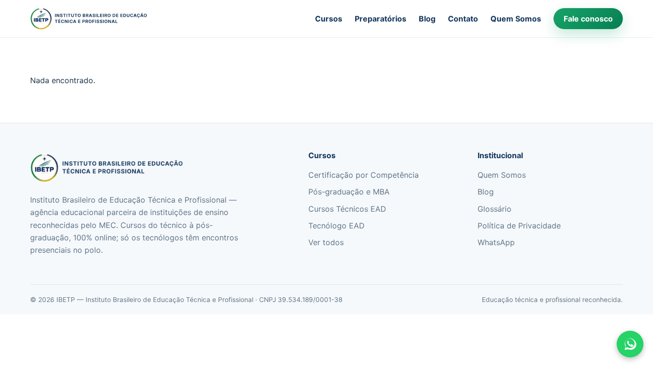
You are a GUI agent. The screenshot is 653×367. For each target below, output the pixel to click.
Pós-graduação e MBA (349, 191)
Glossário (495, 209)
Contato (463, 18)
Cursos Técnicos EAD (347, 209)
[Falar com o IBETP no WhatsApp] (630, 344)
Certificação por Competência (363, 175)
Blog (427, 18)
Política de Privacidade (519, 225)
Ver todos (326, 242)
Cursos (328, 18)
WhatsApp (496, 242)
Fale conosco (588, 18)
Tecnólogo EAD (336, 225)
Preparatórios (380, 18)
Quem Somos (515, 18)
